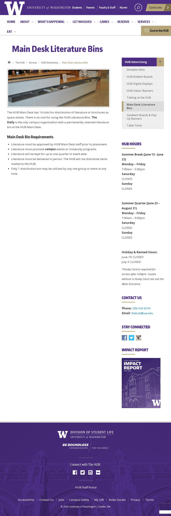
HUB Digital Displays (140, 84)
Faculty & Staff (107, 7)
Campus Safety (79, 500)
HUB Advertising (49, 62)
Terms (149, 500)
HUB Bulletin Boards (140, 77)
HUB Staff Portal (86, 487)
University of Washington (18, 7)
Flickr (99, 472)
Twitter (83, 472)
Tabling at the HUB (139, 97)
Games (104, 22)
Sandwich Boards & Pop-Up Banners (142, 116)
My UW (99, 500)
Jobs (61, 500)
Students (77, 7)
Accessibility (26, 500)
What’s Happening (51, 22)
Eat (9, 31)
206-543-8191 (141, 308)
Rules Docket (117, 500)
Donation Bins (136, 69)
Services (144, 22)
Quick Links (155, 7)
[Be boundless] (85, 446)
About (25, 22)
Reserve (123, 22)
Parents (90, 7)
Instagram (91, 472)
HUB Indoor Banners (140, 91)
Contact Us (46, 500)
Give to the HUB (159, 30)
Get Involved (82, 22)
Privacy (135, 500)
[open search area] (138, 7)
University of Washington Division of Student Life (86, 434)
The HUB (20, 62)
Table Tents (134, 125)
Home (11, 22)
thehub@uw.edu (142, 313)
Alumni (123, 7)
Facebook (76, 472)
